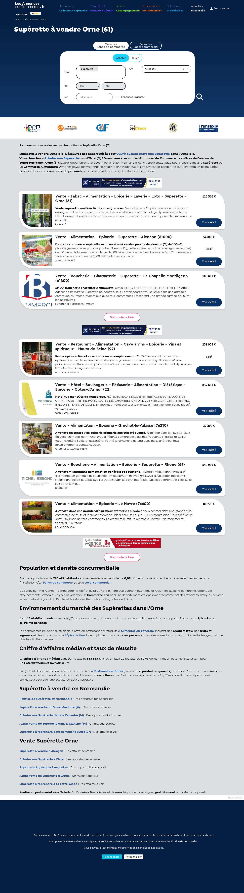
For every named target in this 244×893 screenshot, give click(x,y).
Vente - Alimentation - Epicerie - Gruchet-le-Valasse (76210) (111, 426)
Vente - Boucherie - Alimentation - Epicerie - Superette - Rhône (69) (120, 465)
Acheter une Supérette (61, 158)
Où (131, 68)
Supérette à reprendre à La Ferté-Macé (48, 784)
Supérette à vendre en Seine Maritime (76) (50, 707)
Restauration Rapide (109, 671)
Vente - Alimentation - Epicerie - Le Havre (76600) (102, 504)
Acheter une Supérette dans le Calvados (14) (51, 715)
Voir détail (209, 222)
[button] (95, 69)
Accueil (17, 19)
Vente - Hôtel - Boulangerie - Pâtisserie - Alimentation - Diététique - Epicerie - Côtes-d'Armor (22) (120, 387)
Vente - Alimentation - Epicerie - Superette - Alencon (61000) (113, 237)
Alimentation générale (137, 631)
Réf (66, 97)
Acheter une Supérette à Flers (41, 759)
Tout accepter (112, 856)
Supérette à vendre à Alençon (41, 751)
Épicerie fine (75, 635)
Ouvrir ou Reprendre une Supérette (143, 154)
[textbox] (101, 75)
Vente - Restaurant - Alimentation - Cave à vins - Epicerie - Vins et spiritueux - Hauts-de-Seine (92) (118, 346)
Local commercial (97, 583)
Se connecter (222, 8)
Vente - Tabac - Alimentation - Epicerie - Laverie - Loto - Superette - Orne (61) (120, 198)
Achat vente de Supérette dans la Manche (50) (53, 724)
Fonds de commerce (58, 583)
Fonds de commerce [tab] (111, 45)
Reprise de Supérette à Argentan (43, 768)
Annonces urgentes (132, 97)
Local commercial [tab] (146, 45)
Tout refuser (235, 797)
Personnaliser (134, 856)
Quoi (67, 72)
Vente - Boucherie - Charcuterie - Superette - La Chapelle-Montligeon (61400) (121, 278)
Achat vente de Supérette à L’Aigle (44, 776)
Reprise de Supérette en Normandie (45, 699)
